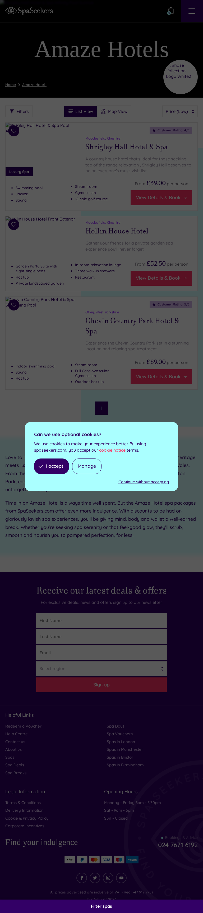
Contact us (15, 741)
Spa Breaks (15, 772)
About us (13, 749)
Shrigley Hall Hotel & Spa (126, 147)
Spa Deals (14, 764)
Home (10, 84)
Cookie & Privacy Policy (27, 818)
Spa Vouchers (120, 733)
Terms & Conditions (23, 802)
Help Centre (16, 733)
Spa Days (115, 726)
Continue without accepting (143, 481)
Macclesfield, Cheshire (102, 138)
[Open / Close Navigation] (192, 11)
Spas (9, 757)
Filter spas (101, 906)
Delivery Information (24, 810)
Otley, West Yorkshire (102, 312)
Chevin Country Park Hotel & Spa (132, 326)
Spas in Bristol (120, 757)
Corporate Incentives (24, 825)
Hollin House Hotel (117, 231)
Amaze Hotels (34, 84)
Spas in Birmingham (125, 764)
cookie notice (112, 450)
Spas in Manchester (125, 749)
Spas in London (121, 741)
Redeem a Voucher (23, 726)
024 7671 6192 (178, 845)
